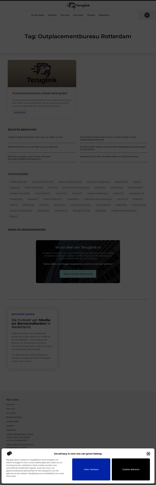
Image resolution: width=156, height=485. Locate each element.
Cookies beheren (131, 469)
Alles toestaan (91, 469)
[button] (148, 453)
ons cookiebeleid (46, 473)
